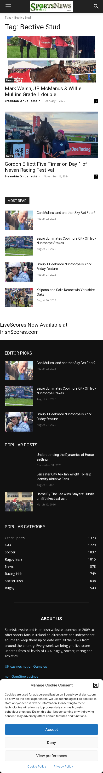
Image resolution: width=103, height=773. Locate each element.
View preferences (51, 755)
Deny (51, 742)
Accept (51, 729)
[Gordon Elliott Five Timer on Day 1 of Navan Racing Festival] (51, 135)
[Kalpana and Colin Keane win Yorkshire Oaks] (19, 297)
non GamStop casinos (21, 676)
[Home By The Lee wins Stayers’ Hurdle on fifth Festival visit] (19, 501)
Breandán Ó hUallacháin (22, 101)
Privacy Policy (63, 766)
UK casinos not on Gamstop (26, 666)
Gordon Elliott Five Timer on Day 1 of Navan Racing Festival (46, 167)
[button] (95, 685)
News (9, 80)
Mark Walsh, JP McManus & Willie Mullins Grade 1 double (43, 91)
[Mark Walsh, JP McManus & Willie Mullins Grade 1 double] (51, 59)
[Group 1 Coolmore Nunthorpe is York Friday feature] (19, 272)
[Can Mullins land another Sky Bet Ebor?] (19, 220)
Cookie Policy (37, 766)
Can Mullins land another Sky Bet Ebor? (66, 213)
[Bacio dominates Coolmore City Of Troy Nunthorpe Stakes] (19, 246)
